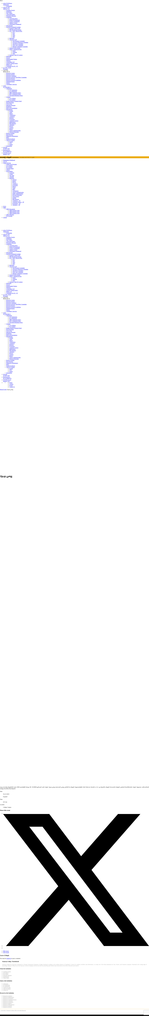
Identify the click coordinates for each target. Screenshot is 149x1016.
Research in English (7, 1006)
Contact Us (12, 387)
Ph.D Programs (10, 102)
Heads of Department (14, 20)
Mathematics (12, 122)
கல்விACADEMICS (7, 86)
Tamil (10, 112)
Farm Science (15, 196)
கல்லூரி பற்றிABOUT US (6, 8)
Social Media (9, 171)
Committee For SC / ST (12, 66)
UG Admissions (13, 90)
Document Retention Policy (16, 95)
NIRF (4, 207)
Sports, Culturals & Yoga (15, 49)
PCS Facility (9, 216)
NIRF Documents (10, 209)
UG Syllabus (12, 98)
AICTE (5, 161)
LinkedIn (11, 177)
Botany (11, 129)
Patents (8, 83)
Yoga (13, 53)
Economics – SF (16, 203)
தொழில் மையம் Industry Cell (7, 153)
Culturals (14, 52)
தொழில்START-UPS (6, 148)
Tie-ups (8, 58)
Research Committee (11, 76)
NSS (13, 34)
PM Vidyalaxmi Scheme (15, 30)
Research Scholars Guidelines (13, 80)
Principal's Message (7, 975)
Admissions (9, 88)
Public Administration (17, 193)
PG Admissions (13, 91)
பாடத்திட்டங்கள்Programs (7, 68)
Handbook (8, 106)
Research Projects (10, 78)
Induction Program (10, 105)
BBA (13, 189)
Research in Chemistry (8, 1001)
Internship (11, 38)
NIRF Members (10, 214)
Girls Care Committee (17, 45)
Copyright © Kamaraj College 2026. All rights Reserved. (13, 1010)
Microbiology (12, 123)
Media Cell (9, 64)
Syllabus (8, 97)
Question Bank (10, 168)
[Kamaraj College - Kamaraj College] (4, 227)
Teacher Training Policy (12, 63)
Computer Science (13, 120)
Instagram (11, 178)
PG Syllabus (12, 99)
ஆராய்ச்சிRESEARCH (6, 71)
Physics (11, 126)
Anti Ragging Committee (18, 41)
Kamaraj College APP (14, 28)
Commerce (12, 116)
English (11, 111)
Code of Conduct (10, 140)
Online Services (7, 163)
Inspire (11, 144)
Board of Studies (10, 133)
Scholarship (9, 6)
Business (11, 118)
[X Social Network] (76, 945)
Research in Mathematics (8, 997)
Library (8, 170)
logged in (8, 958)
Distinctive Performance (12, 136)
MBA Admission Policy (15, 92)
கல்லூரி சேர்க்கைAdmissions (7, 4)
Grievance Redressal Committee (20, 42)
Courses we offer (7, 987)
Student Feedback (10, 139)
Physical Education (14, 132)
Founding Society (10, 10)
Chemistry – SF (16, 205)
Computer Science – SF (18, 202)
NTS (10, 143)
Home (10, 382)
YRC (13, 37)
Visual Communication (15, 130)
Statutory (8, 60)
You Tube (11, 175)
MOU (7, 137)
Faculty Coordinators (14, 21)
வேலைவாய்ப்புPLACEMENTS (7, 150)
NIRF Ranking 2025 (14, 212)
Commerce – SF (16, 200)
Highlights (8, 56)
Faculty (11, 141)
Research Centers (10, 73)
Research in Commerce (8, 1002)
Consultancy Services (11, 84)
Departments (9, 109)
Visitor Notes (6, 977)
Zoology (11, 127)
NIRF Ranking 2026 (14, 210)
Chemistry (11, 125)
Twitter (11, 174)
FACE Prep (9, 104)
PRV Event (6, 951)
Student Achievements (14, 48)
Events (11, 385)
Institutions (9, 11)
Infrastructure (9, 25)
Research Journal (10, 74)
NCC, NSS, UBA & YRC (15, 31)
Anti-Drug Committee (17, 44)
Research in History (7, 1003)
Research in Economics (8, 998)
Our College (9, 13)
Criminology (12, 115)
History (11, 113)
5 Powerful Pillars (10, 14)
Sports (14, 51)
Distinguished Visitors (11, 59)
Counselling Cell (10, 62)
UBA (13, 35)
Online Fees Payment (11, 164)
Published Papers (10, 81)
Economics (12, 119)
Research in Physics (7, 1007)
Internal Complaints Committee (20, 46)
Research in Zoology (7, 996)
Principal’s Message (11, 16)
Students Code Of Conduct (16, 55)
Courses (11, 384)
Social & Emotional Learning (13, 27)
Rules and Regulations (11, 108)
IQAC (4, 206)
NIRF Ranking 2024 (14, 213)
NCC (13, 32)
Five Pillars (5, 974)
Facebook (11, 172)
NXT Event (6, 952)
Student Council (13, 23)
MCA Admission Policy (15, 94)
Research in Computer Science (9, 999)
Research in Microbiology (8, 1004)
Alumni (5, 217)
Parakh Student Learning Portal (14, 101)
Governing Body (13, 18)
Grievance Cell (13, 39)
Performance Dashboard (15, 24)
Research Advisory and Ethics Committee (16, 77)
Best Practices (9, 134)
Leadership (9, 17)
